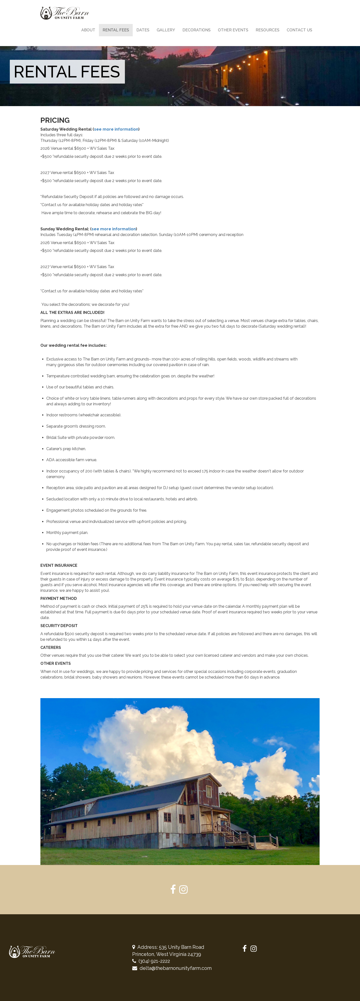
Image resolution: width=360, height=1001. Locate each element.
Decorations (196, 30)
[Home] (66, 13)
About (88, 30)
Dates (142, 30)
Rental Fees (116, 30)
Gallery (166, 30)
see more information (116, 129)
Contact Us (299, 30)
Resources (267, 30)
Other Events (233, 30)
